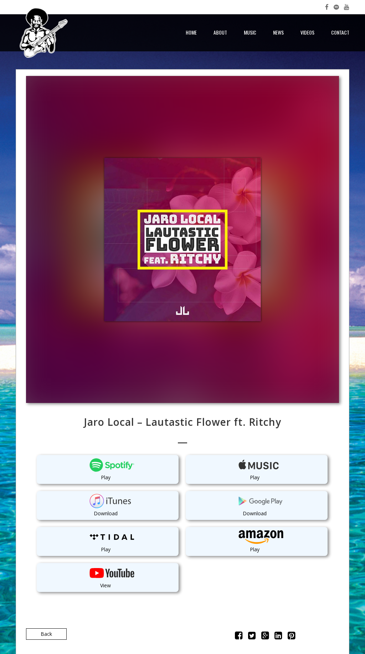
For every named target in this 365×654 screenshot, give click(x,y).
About (220, 32)
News (278, 32)
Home (191, 32)
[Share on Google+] (265, 636)
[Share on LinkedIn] (278, 636)
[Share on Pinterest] (291, 636)
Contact (340, 32)
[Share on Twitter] (251, 636)
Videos (307, 32)
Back (46, 633)
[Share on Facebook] (238, 636)
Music (250, 32)
